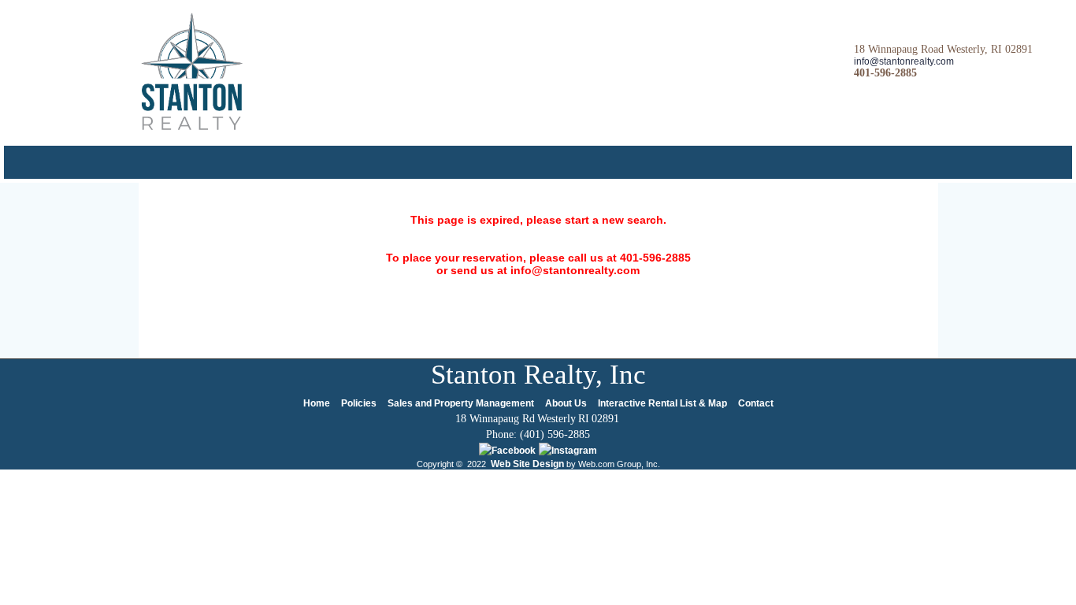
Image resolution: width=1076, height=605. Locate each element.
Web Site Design (527, 464)
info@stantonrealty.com (904, 61)
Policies (359, 403)
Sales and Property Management (461, 403)
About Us (566, 403)
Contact (756, 403)
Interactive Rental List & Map (662, 403)
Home (316, 403)
